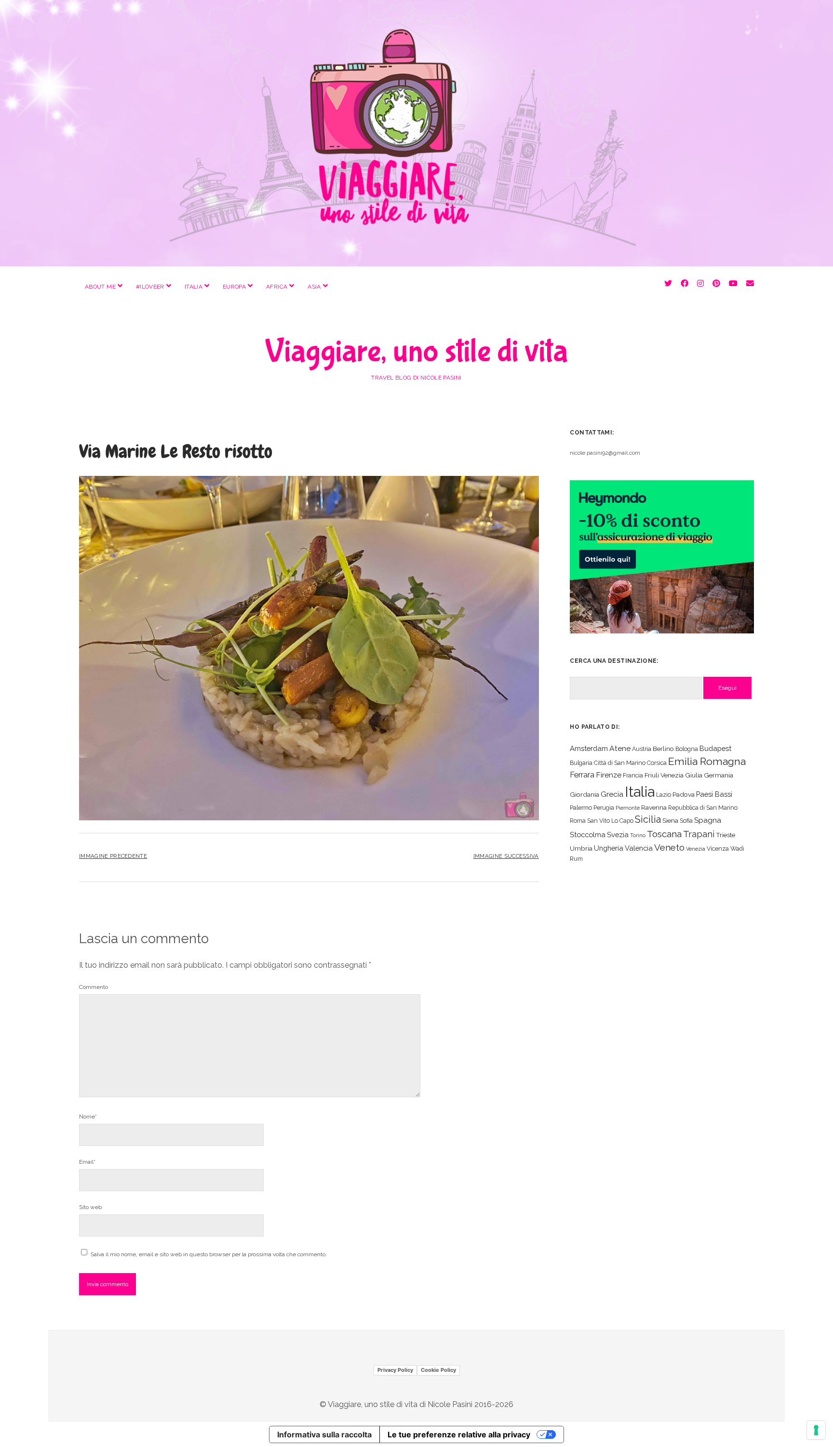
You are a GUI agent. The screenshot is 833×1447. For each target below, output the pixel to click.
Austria (641, 748)
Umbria (581, 848)
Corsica (657, 762)
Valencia (639, 848)
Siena (670, 820)
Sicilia (648, 819)
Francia (633, 775)
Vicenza (718, 848)
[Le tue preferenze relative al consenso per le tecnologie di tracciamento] (816, 1430)
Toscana (664, 834)
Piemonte (628, 808)
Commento (93, 987)
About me (100, 286)
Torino (637, 835)
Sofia (686, 820)
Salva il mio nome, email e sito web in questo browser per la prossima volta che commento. (209, 1254)
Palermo (581, 807)
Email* (87, 1161)
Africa (276, 286)
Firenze (608, 774)
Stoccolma (587, 834)
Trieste (725, 835)
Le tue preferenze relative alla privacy (459, 1434)
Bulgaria (581, 762)
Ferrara (582, 774)
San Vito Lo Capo (610, 820)
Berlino (663, 748)
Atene (620, 748)
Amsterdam (589, 748)
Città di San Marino (619, 762)
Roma (578, 820)
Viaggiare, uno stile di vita (416, 351)
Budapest (715, 748)
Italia (193, 286)
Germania (718, 775)
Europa (234, 286)
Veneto (669, 847)
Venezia (695, 849)
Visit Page (416, 133)
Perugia (603, 807)
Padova (683, 794)
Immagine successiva (506, 856)
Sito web (90, 1207)
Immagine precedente (113, 856)
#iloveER (150, 286)
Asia (314, 286)
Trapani (698, 834)
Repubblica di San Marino (703, 807)
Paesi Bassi (714, 794)
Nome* (88, 1116)
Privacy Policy (395, 1370)
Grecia (612, 794)
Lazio (663, 794)
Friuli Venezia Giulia (673, 775)
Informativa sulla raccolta (324, 1434)
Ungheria (608, 848)
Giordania (584, 794)
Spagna (707, 820)
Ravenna (654, 807)
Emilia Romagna (707, 761)
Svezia (618, 834)
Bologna (686, 748)
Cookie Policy (438, 1370)
